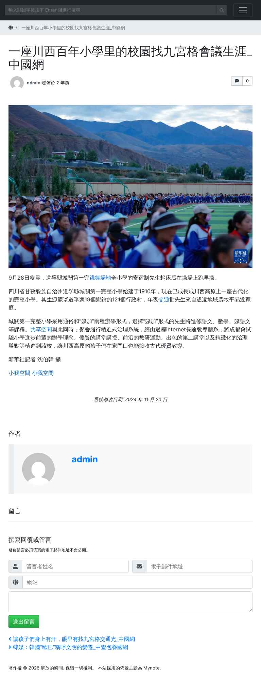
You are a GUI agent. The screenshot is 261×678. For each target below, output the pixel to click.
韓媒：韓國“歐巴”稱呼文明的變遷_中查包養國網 (70, 647)
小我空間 (19, 372)
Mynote (151, 668)
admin (33, 82)
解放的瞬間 (52, 668)
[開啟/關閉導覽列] (243, 10)
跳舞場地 (100, 277)
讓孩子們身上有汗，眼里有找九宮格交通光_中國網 (74, 638)
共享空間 (41, 329)
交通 (163, 299)
